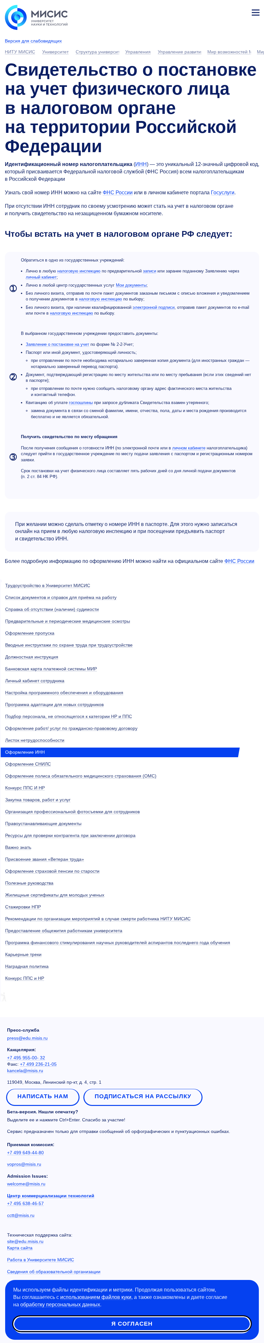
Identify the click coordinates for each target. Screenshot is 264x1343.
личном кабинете (188, 448)
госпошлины (81, 402)
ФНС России (118, 192)
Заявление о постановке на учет (57, 344)
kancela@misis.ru (25, 1070)
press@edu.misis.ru (27, 1038)
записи (149, 271)
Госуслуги (222, 192)
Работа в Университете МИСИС (40, 1259)
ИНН (141, 164)
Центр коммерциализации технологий (50, 1195)
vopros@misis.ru (24, 1164)
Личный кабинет (240, 11)
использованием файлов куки (95, 1297)
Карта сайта (20, 1247)
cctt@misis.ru (20, 1215)
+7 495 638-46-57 (25, 1203)
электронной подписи (153, 307)
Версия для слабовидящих (33, 40)
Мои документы (131, 285)
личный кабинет (41, 277)
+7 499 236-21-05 (38, 1064)
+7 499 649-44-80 (25, 1152)
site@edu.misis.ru (25, 1241)
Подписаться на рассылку (143, 1096)
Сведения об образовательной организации (53, 1271)
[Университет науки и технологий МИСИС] (36, 16)
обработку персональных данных (60, 1304)
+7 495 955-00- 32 (26, 1057)
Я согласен (132, 1323)
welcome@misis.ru (26, 1183)
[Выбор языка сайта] (225, 10)
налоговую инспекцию (78, 271)
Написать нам (42, 1096)
